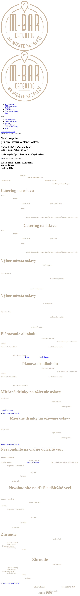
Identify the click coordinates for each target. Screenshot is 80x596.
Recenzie (7, 108)
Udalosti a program (10, 106)
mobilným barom (7, 410)
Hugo (27, 357)
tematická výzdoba (33, 462)
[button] (40, 116)
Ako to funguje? (10, 104)
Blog (6, 113)
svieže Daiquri (44, 357)
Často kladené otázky (11, 111)
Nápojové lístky (9, 109)
